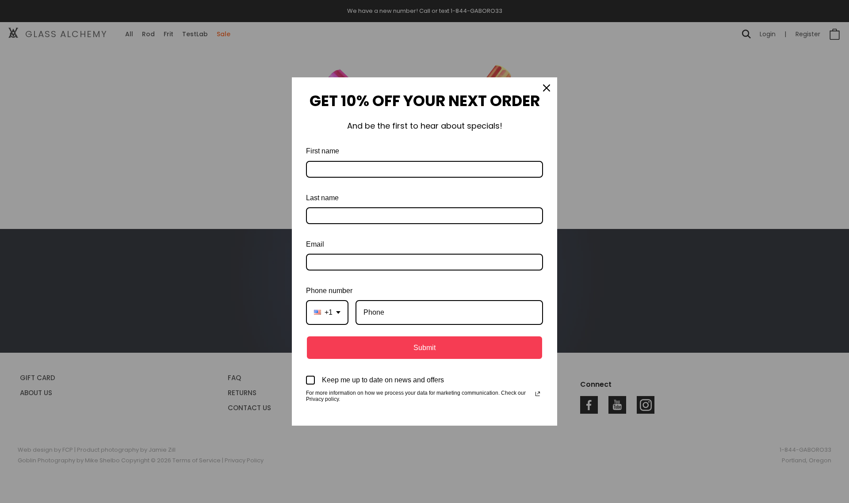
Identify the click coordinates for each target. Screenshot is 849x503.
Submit (424, 347)
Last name (322, 198)
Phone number (329, 290)
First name (322, 151)
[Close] (546, 88)
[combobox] (327, 312)
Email (315, 244)
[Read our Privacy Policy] (537, 394)
